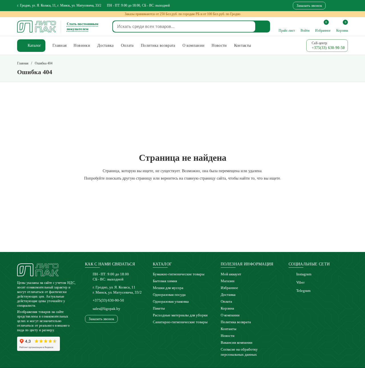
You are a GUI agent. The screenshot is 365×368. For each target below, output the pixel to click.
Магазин (227, 281)
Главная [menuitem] (59, 45)
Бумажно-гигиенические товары (178, 274)
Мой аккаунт (231, 274)
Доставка (228, 294)
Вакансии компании (236, 342)
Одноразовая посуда (169, 294)
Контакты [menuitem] (242, 45)
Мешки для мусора (168, 288)
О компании (230, 315)
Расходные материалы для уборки (180, 315)
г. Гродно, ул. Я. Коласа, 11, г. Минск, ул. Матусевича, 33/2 (59, 5)
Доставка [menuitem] (105, 45)
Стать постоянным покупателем (82, 26)
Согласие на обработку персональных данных (239, 352)
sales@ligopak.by (106, 308)
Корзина (227, 308)
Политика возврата (236, 322)
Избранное (229, 288)
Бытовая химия (165, 281)
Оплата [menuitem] (127, 45)
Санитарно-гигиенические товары (180, 322)
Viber (300, 282)
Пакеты (159, 308)
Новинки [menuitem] (82, 45)
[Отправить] (263, 26)
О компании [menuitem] (193, 45)
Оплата (226, 301)
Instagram (303, 274)
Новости (227, 336)
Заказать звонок (309, 5)
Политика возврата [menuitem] (158, 45)
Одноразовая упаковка (171, 301)
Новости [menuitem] (219, 45)
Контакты (228, 329)
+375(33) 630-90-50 (108, 300)
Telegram (303, 290)
